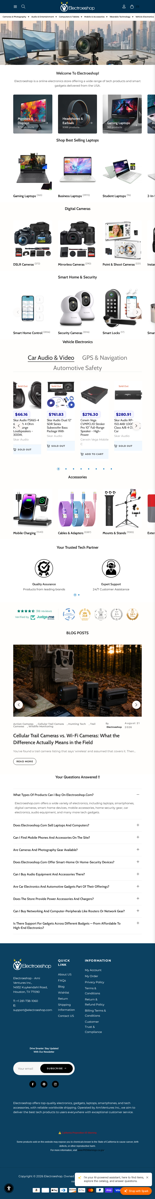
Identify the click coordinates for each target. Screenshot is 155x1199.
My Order (91, 976)
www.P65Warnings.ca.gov (91, 1150)
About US (64, 974)
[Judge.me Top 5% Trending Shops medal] (117, 614)
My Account (93, 970)
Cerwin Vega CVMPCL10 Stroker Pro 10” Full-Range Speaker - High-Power (93, 427)
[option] (27, 421)
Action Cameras (23, 723)
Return (63, 998)
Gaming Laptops (27, 196)
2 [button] (66, 468)
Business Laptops (74, 196)
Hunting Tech (77, 723)
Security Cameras (73, 333)
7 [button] (103, 468)
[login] (124, 6)
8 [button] (111, 468)
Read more (24, 761)
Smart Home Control (31, 333)
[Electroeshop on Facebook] (32, 1084)
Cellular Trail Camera (51, 723)
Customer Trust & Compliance (93, 1027)
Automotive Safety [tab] (77, 367)
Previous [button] (19, 426)
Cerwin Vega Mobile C (94, 442)
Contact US (66, 1016)
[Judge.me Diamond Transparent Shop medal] (69, 614)
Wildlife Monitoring (41, 726)
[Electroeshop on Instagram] (55, 1084)
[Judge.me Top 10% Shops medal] (132, 614)
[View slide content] (77, 39)
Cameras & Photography (14, 17)
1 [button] (58, 468)
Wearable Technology (120, 17)
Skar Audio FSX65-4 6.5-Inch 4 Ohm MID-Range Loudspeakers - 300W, (26, 427)
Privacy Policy (94, 982)
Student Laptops (117, 196)
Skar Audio (21, 439)
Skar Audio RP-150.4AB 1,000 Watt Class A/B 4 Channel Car (127, 425)
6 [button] (96, 468)
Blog (61, 986)
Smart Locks (113, 333)
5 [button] (88, 468)
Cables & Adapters (74, 533)
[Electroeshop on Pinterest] (44, 1084)
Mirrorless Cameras (74, 264)
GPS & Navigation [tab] (104, 357)
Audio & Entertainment (42, 17)
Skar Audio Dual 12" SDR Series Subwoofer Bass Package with (59, 425)
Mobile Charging (28, 533)
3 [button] (73, 468)
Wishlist (63, 992)
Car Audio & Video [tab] (51, 357)
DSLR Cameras (26, 264)
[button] (137, 312)
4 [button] (81, 468)
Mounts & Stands (118, 533)
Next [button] (136, 426)
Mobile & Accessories (94, 17)
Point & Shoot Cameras (122, 264)
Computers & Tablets (69, 17)
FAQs (62, 980)
